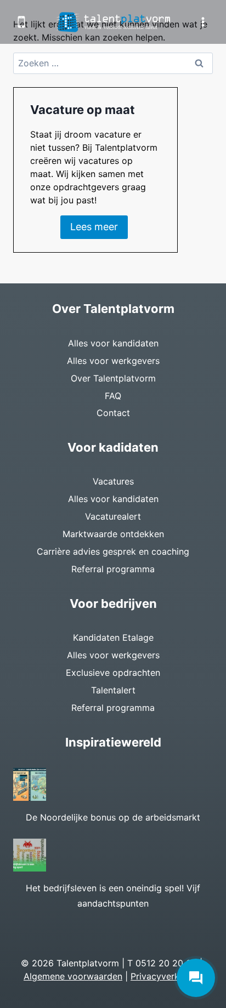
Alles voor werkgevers (113, 360)
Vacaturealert (113, 516)
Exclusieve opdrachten (113, 672)
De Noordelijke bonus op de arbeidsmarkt (113, 817)
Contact (113, 412)
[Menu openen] (203, 21)
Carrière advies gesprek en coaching (113, 551)
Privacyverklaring (166, 976)
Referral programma (113, 568)
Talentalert (113, 690)
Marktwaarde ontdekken (113, 533)
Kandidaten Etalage (113, 637)
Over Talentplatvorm (113, 378)
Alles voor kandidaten (113, 343)
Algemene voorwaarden (73, 976)
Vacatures (113, 481)
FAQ (113, 395)
